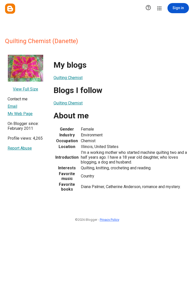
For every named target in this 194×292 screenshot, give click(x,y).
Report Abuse (20, 148)
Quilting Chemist (68, 77)
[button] (148, 8)
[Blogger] (10, 9)
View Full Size (25, 89)
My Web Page (20, 113)
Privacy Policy (109, 220)
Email (12, 106)
